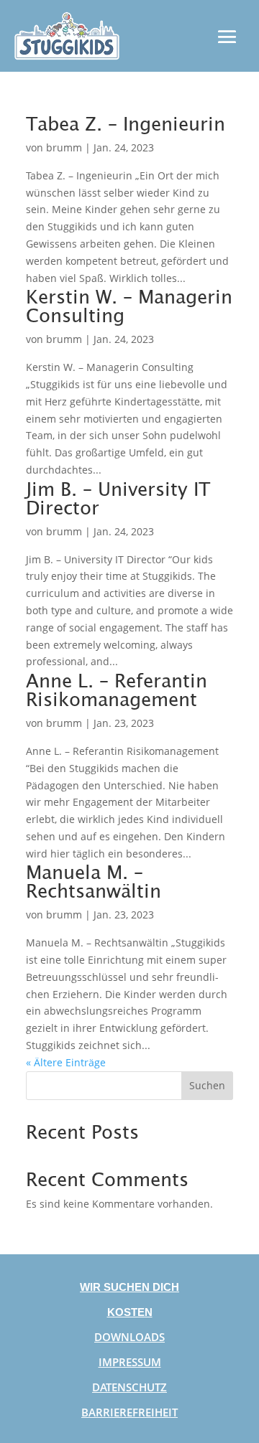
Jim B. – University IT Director (118, 497)
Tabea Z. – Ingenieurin (125, 122)
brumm (64, 147)
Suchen (207, 1085)
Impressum (130, 1362)
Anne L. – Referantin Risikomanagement (116, 689)
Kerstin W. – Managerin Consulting (129, 305)
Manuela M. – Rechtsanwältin (93, 880)
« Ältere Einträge (66, 1062)
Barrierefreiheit (129, 1412)
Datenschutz (129, 1387)
